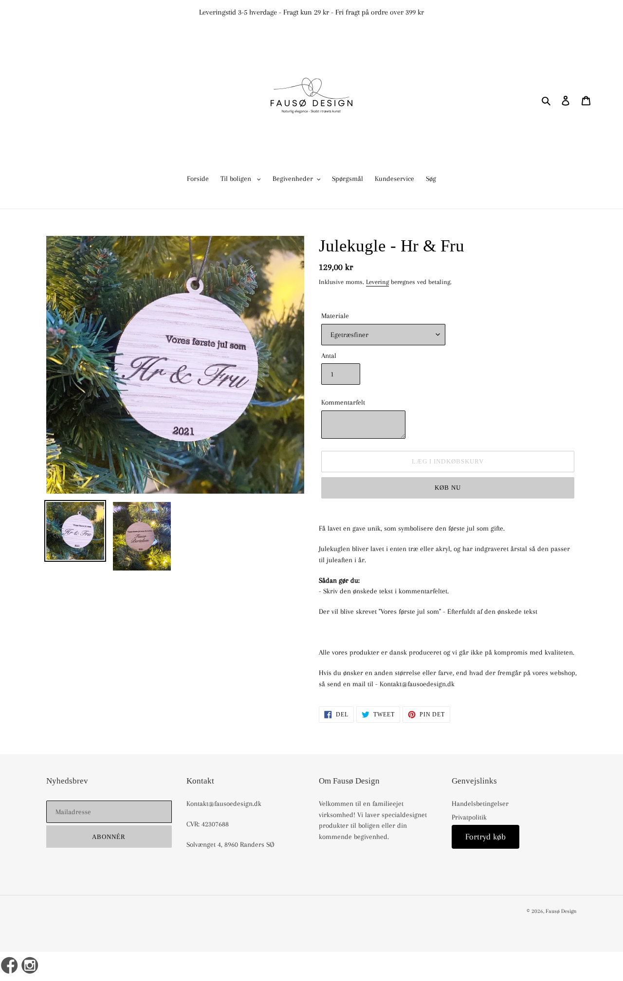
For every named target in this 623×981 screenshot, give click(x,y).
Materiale (335, 316)
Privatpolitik (469, 817)
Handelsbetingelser (480, 803)
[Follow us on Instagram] (30, 966)
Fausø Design (561, 911)
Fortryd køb (485, 836)
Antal (328, 355)
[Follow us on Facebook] (9, 966)
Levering (377, 281)
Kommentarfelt (343, 402)
